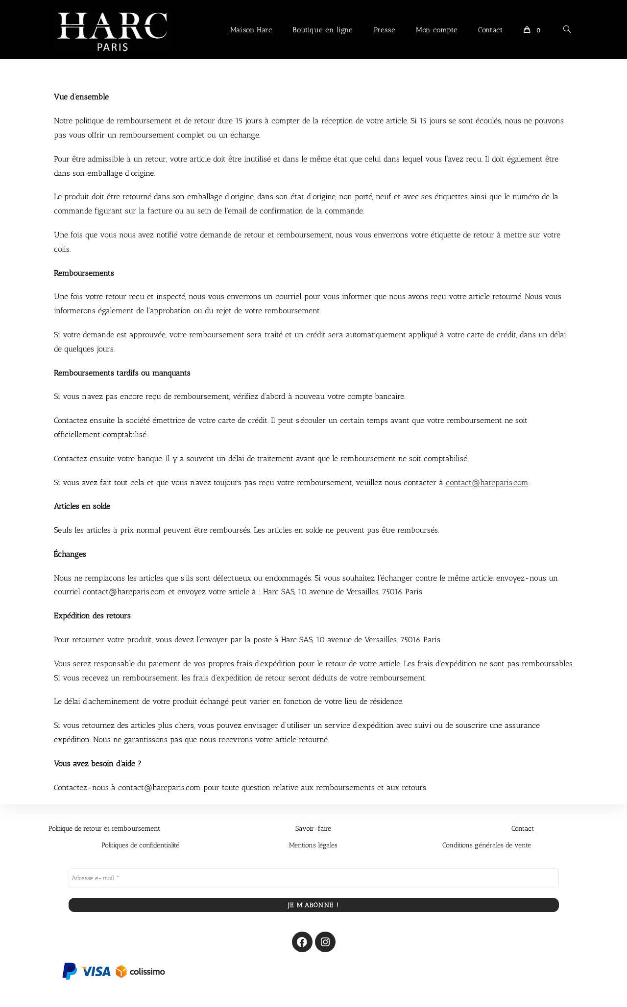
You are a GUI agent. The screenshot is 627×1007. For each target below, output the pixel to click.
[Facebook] (302, 942)
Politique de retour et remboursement (104, 828)
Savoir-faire (313, 828)
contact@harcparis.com (487, 482)
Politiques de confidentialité (140, 845)
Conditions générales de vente (486, 845)
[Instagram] (325, 942)
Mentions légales (313, 845)
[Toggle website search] (567, 30)
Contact (522, 828)
